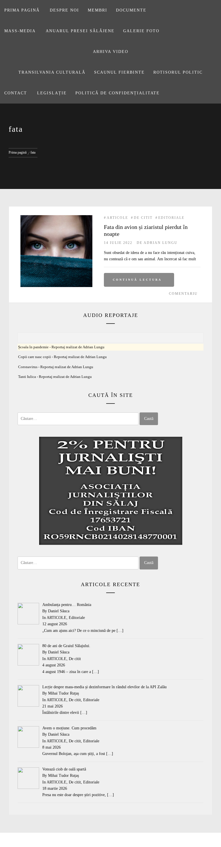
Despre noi (64, 10)
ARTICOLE (117, 218)
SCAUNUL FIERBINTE (119, 72)
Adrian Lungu (161, 243)
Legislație (52, 93)
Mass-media (20, 31)
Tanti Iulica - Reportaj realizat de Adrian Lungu (55, 377)
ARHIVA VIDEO (110, 51)
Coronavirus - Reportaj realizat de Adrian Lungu (55, 367)
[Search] (211, 7)
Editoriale (171, 218)
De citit (143, 218)
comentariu (183, 294)
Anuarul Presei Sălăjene (80, 31)
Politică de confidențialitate (117, 93)
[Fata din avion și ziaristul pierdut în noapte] (56, 218)
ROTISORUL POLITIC (178, 72)
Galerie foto (141, 31)
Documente (131, 10)
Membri (97, 10)
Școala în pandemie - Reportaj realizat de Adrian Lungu (61, 347)
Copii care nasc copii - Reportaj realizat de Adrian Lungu (62, 357)
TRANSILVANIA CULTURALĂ (51, 72)
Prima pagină (22, 10)
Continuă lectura (137, 279)
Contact (15, 93)
